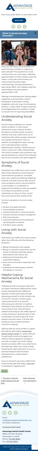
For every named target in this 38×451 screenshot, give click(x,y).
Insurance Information (11, 427)
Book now (19, 20)
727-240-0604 (12, 442)
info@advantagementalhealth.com (17, 420)
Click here (30, 364)
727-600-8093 (14, 439)
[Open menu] (35, 33)
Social (4, 371)
